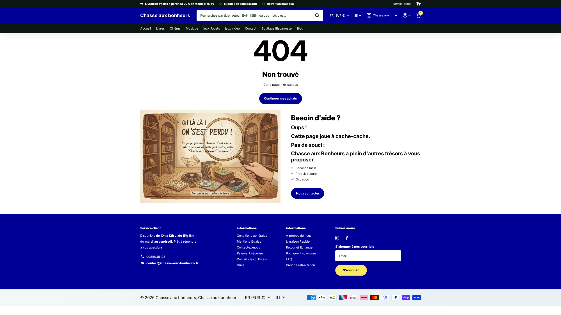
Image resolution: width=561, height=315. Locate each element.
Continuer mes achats (280, 98)
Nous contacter (307, 193)
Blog (300, 28)
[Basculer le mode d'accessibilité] (418, 4)
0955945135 (155, 257)
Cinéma (175, 28)
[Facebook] (347, 238)
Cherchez (317, 15)
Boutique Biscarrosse (277, 28)
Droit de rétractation (300, 265)
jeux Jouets (211, 28)
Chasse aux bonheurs (218, 297)
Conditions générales (252, 235)
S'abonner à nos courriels (354, 246)
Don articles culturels (252, 259)
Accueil (145, 28)
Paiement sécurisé (250, 253)
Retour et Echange (299, 247)
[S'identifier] (407, 15)
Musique (192, 28)
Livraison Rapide (298, 241)
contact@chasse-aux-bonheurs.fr (172, 263)
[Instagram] (337, 238)
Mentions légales (249, 241)
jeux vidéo (232, 28)
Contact (250, 28)
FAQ (289, 259)
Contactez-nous (248, 247)
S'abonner (351, 270)
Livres (160, 28)
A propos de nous (298, 235)
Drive (240, 265)
